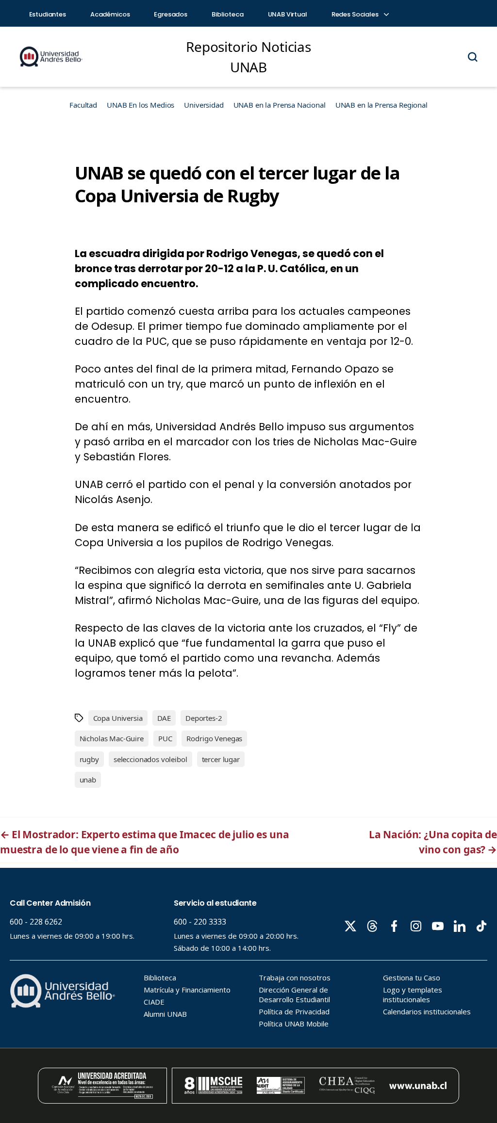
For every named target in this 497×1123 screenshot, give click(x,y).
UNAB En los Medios (140, 105)
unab (88, 779)
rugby (89, 759)
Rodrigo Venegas (214, 738)
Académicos (110, 14)
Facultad (83, 105)
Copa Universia (118, 718)
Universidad (203, 105)
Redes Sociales (355, 14)
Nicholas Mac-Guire (112, 738)
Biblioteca (228, 14)
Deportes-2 (203, 718)
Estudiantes (47, 14)
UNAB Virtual (287, 14)
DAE (164, 718)
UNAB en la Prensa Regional (381, 105)
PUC (165, 738)
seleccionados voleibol (150, 759)
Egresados (170, 14)
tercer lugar (221, 759)
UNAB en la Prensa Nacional (279, 105)
